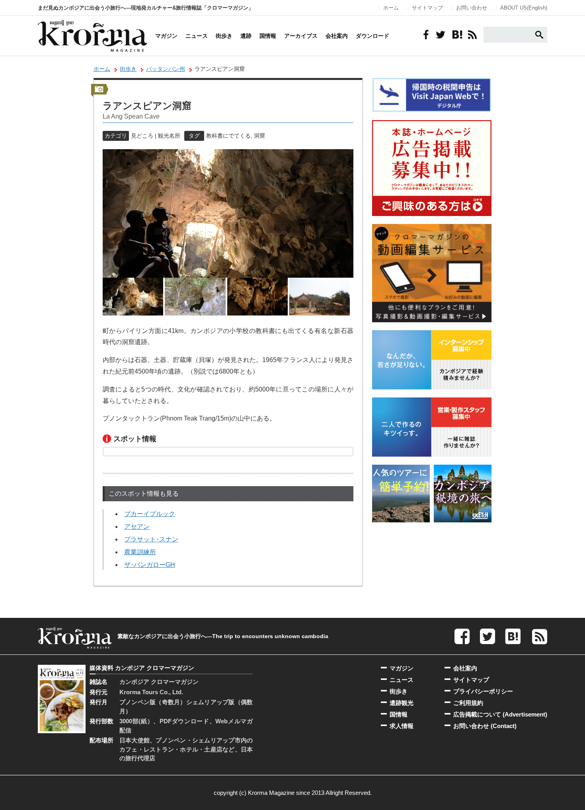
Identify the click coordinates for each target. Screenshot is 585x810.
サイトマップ (427, 8)
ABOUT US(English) (523, 8)
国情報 (267, 36)
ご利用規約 (468, 702)
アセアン (137, 526)
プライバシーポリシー (483, 691)
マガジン (166, 36)
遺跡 (246, 36)
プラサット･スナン (151, 539)
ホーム (391, 8)
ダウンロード (372, 36)
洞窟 (259, 135)
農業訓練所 (140, 552)
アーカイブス (301, 36)
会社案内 (337, 36)
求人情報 (401, 725)
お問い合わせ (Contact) (485, 725)
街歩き (224, 36)
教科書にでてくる (228, 135)
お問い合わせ (471, 8)
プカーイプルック (149, 513)
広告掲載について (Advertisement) (500, 714)
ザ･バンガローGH (149, 564)
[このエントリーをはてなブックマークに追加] (456, 35)
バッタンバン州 (165, 69)
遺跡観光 (401, 702)
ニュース (196, 36)
